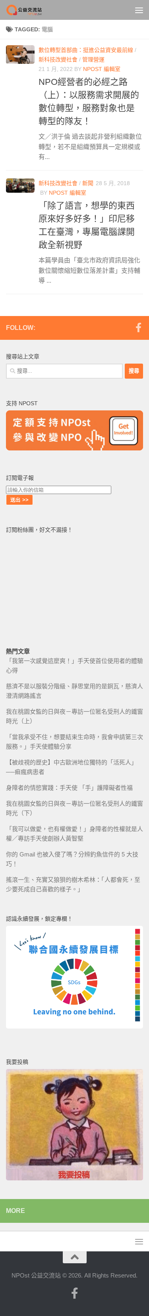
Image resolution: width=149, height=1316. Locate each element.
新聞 (87, 183)
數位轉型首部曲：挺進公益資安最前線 (86, 50)
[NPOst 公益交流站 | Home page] (31, 10)
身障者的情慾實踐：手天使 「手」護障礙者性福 (69, 787)
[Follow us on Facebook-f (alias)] (138, 327)
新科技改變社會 (58, 59)
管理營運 (93, 59)
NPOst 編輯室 (101, 69)
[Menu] (139, 10)
